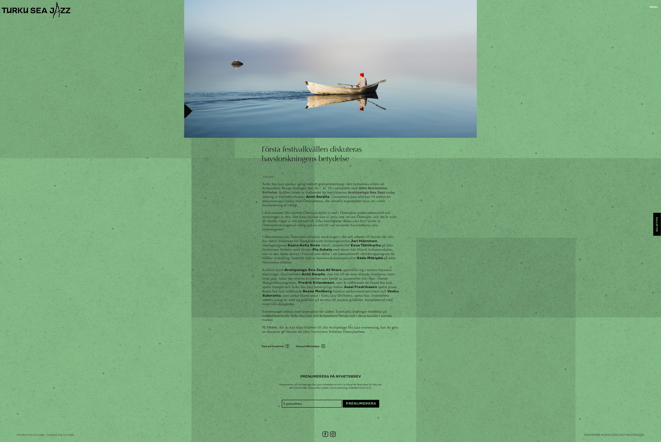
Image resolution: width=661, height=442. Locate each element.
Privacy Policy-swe (31, 435)
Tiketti (272, 328)
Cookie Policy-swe (60, 435)
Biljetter (657, 224)
